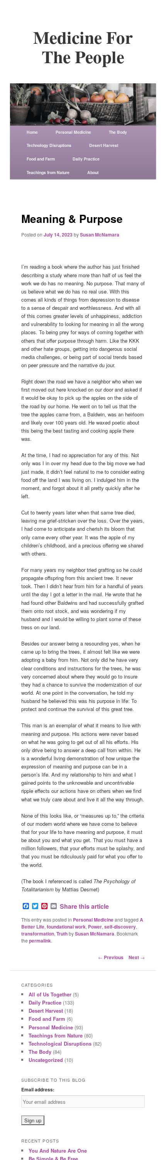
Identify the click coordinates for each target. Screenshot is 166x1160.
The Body (118, 132)
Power (95, 926)
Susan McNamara (99, 234)
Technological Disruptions (60, 1043)
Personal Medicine (73, 132)
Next (137, 957)
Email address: (37, 1089)
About (92, 172)
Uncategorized (46, 1059)
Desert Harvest (103, 145)
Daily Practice (86, 159)
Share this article (84, 906)
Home (32, 132)
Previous (111, 957)
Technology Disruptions (49, 145)
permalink (40, 940)
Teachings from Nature (48, 172)
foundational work (66, 926)
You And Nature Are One (58, 1150)
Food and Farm (41, 159)
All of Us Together (50, 994)
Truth (62, 933)
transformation (37, 933)
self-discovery (120, 926)
